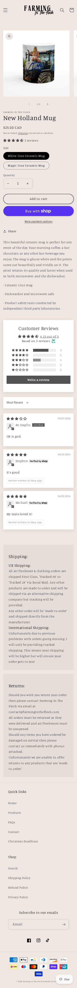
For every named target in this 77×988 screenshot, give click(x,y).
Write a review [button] (38, 380)
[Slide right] (47, 104)
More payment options (39, 221)
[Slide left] (29, 104)
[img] (17, 419)
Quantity (9, 175)
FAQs (11, 822)
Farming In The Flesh (32, 981)
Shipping (23, 133)
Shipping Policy (19, 878)
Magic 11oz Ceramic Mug (26, 165)
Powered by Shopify (51, 981)
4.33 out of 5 (49, 336)
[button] (5, 10)
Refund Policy (18, 887)
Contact (13, 832)
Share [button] (12, 231)
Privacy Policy (18, 897)
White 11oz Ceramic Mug (26, 156)
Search (13, 868)
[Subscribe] (64, 924)
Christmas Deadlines (23, 841)
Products (14, 812)
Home (12, 803)
